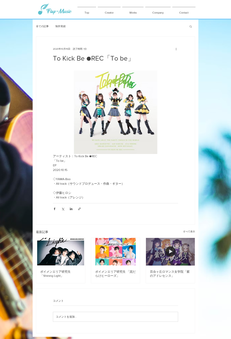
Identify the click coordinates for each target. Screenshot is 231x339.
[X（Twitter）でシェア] (62, 208)
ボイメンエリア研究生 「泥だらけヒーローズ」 (115, 273)
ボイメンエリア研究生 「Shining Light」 (55, 273)
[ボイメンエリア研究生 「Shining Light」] (60, 251)
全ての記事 (42, 26)
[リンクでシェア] (79, 208)
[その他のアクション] (176, 49)
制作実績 (60, 26)
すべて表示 (189, 231)
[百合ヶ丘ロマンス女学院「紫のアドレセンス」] (170, 251)
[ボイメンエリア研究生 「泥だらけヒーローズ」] (115, 251)
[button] (190, 26)
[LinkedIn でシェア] (71, 208)
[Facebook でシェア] (54, 208)
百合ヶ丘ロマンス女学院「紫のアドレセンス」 (170, 273)
